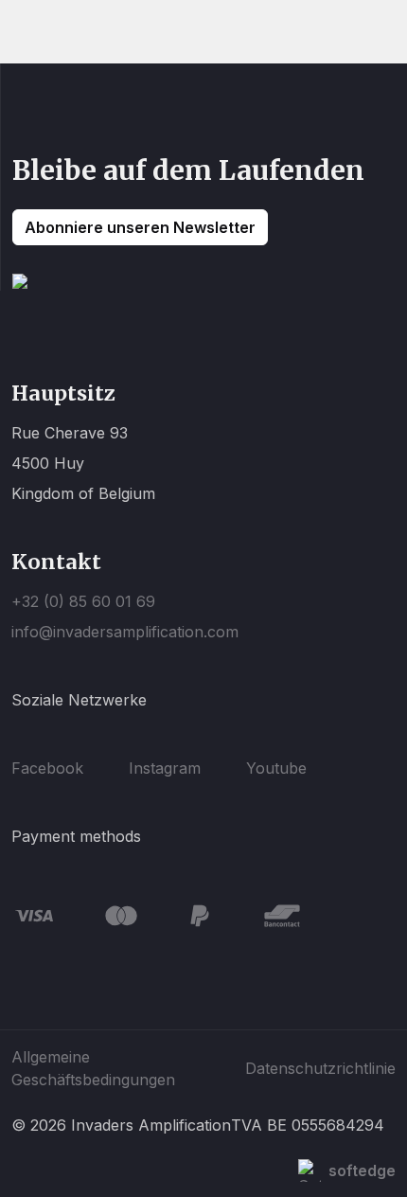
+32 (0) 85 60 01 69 (83, 601)
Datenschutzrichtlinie (320, 1068)
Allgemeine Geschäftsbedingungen (93, 1068)
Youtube (276, 768)
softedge (362, 1170)
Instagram (165, 768)
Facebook (47, 768)
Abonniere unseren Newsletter (140, 227)
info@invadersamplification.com (125, 631)
